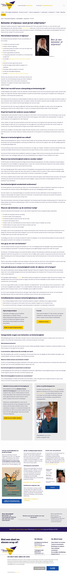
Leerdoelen (54, 550)
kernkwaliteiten (19, 18)
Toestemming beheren (39, 568)
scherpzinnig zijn (26, 28)
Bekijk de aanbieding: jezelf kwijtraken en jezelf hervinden (12, 501)
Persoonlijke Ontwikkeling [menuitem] (11, 12)
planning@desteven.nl (46, 5)
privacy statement (17, 572)
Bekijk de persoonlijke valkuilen (12, 418)
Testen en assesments (57, 544)
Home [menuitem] (2, 12)
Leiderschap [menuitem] (44, 12)
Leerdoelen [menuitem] (51, 12)
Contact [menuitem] (3, 14)
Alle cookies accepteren (52, 568)
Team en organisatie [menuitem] (34, 12)
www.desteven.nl (41, 393)
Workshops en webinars (57, 546)
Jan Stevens (54, 389)
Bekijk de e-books (44, 321)
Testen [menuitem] (58, 12)
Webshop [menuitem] (62, 12)
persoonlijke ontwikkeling (10, 18)
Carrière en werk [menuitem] (23, 12)
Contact (52, 487)
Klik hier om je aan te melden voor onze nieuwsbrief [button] (33, 516)
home (2, 18)
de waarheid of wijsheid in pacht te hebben (18, 73)
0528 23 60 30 (29, 5)
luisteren (19, 277)
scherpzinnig (26, 18)
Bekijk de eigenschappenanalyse (13, 327)
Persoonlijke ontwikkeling (58, 552)
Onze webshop (55, 548)
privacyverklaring (54, 516)
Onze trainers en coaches (58, 542)
